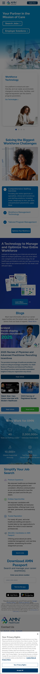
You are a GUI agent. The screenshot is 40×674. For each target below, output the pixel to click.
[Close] (38, 634)
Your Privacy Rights (20, 665)
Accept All (20, 670)
